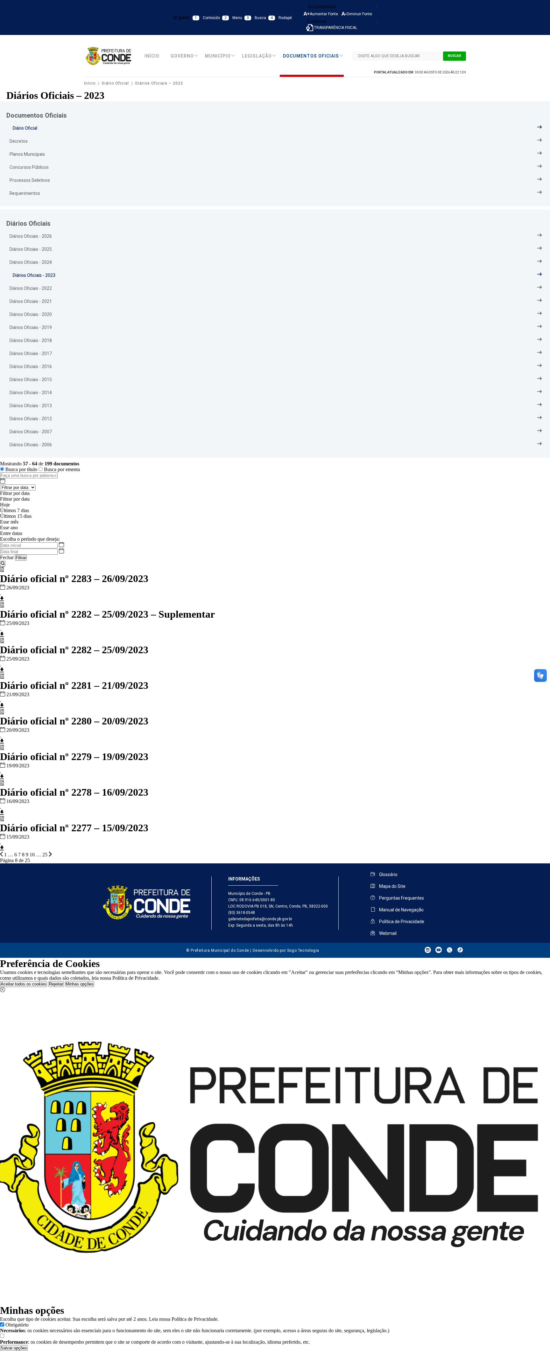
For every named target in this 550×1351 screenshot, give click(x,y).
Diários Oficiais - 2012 (31, 418)
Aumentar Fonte (324, 14)
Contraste (316, 21)
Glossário (388, 874)
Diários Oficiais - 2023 (34, 275)
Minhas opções (80, 984)
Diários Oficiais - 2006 (31, 445)
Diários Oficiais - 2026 (31, 236)
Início (152, 56)
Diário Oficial (115, 83)
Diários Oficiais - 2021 (31, 301)
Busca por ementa (61, 469)
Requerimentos (25, 193)
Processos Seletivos (30, 180)
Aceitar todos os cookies (23, 984)
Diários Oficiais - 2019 (31, 327)
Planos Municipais (27, 154)
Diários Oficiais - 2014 (31, 392)
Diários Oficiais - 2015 (31, 379)
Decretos (19, 141)
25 (44, 854)
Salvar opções (14, 1348)
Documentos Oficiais (311, 56)
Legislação (257, 56)
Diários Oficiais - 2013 (31, 405)
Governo (182, 56)
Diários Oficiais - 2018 (31, 340)
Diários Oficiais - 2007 (31, 432)
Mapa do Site (391, 886)
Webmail (387, 933)
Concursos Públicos (29, 167)
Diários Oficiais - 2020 (31, 314)
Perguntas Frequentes (401, 898)
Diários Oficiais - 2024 (31, 262)
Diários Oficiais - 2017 (31, 353)
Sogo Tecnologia (303, 950)
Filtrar (21, 557)
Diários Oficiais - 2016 (31, 366)
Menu (233, 18)
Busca (256, 18)
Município (218, 56)
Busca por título (21, 469)
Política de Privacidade (401, 921)
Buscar (454, 56)
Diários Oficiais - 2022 (31, 288)
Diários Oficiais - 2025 (31, 249)
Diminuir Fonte (359, 14)
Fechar (7, 557)
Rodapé (281, 18)
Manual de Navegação (401, 909)
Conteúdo (207, 18)
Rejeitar (56, 984)
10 (32, 854)
